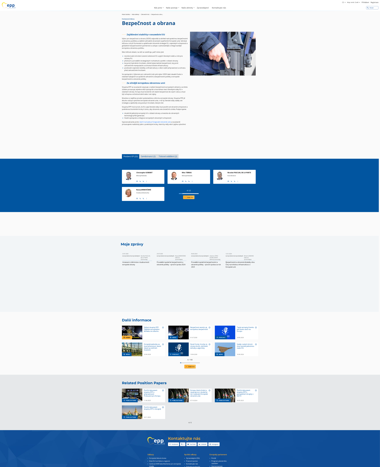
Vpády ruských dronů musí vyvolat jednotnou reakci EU (245, 346)
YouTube (193, 444)
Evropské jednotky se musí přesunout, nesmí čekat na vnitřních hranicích (152, 347)
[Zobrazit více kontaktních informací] (146, 181)
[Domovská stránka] (9, 5)
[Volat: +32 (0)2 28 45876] (231, 181)
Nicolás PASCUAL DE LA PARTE (239, 172)
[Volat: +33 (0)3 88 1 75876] (234, 181)
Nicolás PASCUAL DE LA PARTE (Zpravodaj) (145, 257)
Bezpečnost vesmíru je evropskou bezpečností (199, 328)
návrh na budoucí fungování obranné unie (155, 122)
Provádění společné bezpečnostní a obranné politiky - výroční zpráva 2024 (171, 263)
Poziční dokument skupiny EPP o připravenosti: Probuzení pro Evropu (152, 393)
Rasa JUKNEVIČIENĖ (143, 190)
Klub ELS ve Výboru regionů (159, 461)
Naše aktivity (135, 14)
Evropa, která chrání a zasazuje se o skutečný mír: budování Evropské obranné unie (199, 393)
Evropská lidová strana (157, 458)
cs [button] (343, 2)
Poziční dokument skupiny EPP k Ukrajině (152, 408)
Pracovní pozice (192, 461)
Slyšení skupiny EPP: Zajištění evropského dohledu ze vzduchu (152, 329)
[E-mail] (137, 181)
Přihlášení (365, 2)
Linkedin (203, 444)
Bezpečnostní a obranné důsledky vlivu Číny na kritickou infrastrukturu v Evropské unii (240, 264)
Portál (213, 458)
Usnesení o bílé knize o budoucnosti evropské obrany (135, 263)
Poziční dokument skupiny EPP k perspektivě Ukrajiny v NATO (245, 393)
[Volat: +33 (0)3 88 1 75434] (143, 181)
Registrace (374, 2)
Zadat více (190, 197)
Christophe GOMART (144, 172)
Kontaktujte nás (192, 464)
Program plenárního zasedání (219, 462)
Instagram (215, 444)
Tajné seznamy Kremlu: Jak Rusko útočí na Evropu (245, 329)
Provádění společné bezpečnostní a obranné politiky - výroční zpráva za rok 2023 (206, 264)
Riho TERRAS (187, 172)
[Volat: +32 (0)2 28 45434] (140, 181)
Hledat (371, 8)
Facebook (175, 444)
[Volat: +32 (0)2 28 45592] (140, 198)
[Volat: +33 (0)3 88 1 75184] (189, 181)
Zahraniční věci (145, 14)
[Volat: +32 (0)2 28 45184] (186, 181)
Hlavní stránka (126, 14)
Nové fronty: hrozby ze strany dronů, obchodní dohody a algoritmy (199, 346)
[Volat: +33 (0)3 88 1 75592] (143, 198)
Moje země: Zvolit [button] (352, 2)
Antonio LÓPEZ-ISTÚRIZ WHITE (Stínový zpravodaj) (215, 257)
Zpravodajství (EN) (193, 458)
